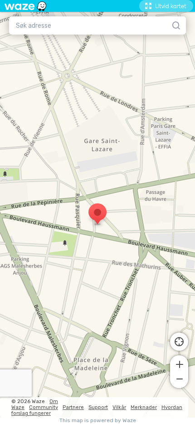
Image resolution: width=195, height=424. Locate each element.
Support (98, 407)
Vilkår (119, 407)
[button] (179, 363)
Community (43, 407)
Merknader (144, 407)
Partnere (73, 407)
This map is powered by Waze (97, 421)
